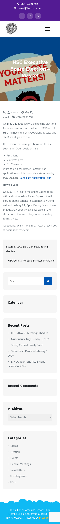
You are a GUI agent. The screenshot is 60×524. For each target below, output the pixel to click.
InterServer (46, 517)
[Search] (48, 281)
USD (13, 482)
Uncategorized (24, 116)
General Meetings (20, 464)
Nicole (14, 112)
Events (14, 458)
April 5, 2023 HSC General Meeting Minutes (26, 249)
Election (15, 451)
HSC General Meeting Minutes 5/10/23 (30, 260)
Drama (14, 445)
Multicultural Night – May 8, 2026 (30, 339)
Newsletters (17, 470)
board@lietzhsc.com (29, 8)
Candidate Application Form (36, 177)
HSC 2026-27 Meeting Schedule (29, 333)
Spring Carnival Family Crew (27, 345)
